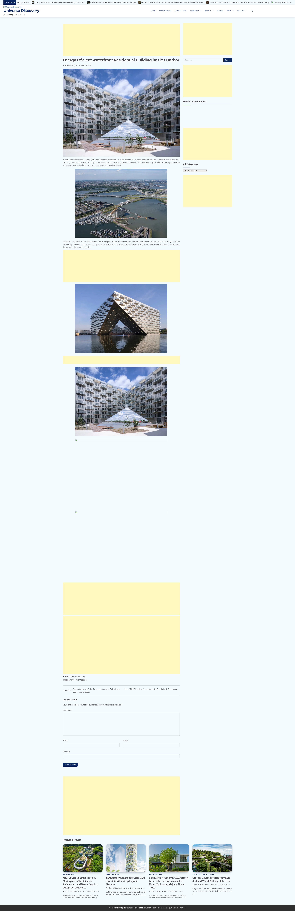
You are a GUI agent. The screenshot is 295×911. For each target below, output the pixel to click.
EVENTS (211, 874)
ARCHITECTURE (165, 11)
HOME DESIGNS (181, 11)
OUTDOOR (194, 11)
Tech (229, 11)
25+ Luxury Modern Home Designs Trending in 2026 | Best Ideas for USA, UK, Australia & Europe (206, 2)
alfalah (153, 891)
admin (88, 65)
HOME (153, 11)
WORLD (208, 11)
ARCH (72, 680)
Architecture (81, 680)
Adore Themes (179, 908)
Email (126, 740)
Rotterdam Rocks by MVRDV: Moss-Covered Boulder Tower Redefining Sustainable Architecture (73, 2)
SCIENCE (220, 11)
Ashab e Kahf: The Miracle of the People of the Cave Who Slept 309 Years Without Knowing (139, 2)
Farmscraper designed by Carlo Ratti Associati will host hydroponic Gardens (125, 881)
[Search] (252, 11)
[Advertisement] (121, 40)
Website (66, 752)
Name (66, 740)
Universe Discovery (21, 10)
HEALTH (240, 11)
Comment (67, 710)
